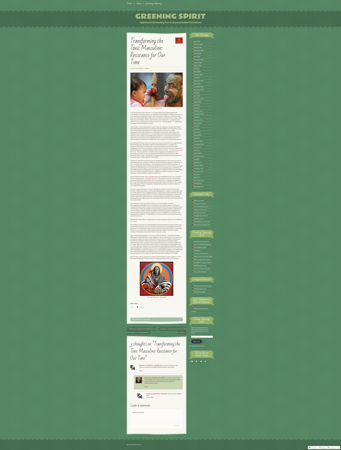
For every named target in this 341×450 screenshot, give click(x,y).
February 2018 (198, 120)
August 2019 (197, 102)
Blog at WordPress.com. (134, 444)
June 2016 (197, 138)
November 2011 (199, 180)
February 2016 (198, 141)
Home (129, 3)
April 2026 (197, 41)
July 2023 (196, 68)
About (138, 3)
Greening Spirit (170, 16)
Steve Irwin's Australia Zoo (202, 269)
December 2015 (198, 144)
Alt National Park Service (201, 241)
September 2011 (199, 186)
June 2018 (197, 117)
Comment (176, 425)
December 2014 (198, 156)
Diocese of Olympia (200, 203)
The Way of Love (199, 219)
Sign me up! (196, 341)
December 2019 (198, 99)
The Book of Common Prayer (203, 286)
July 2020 (196, 93)
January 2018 (198, 123)
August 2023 (197, 65)
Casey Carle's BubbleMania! (202, 244)
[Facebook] (191, 361)
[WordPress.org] (204, 361)
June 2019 (197, 105)
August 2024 (197, 53)
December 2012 (198, 168)
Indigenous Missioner (200, 210)
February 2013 (198, 165)
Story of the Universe (200, 272)
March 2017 (197, 132)
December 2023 (198, 59)
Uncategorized (145, 319)
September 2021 (199, 81)
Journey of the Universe (201, 253)
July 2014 (196, 159)
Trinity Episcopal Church (201, 222)
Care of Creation (199, 200)
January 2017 (198, 135)
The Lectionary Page (200, 289)
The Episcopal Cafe (200, 213)
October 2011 (198, 183)
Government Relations (201, 206)
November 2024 (199, 50)
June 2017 (197, 126)
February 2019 (198, 111)
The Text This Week (199, 292)
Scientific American (152, 178)
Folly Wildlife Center (200, 247)
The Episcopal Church (201, 216)
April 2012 (197, 177)
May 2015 (196, 150)
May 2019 (196, 108)
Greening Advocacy (154, 3)
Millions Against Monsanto (202, 259)
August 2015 (197, 147)
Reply (141, 370)
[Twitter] (195, 361)
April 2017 (197, 129)
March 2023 (197, 71)
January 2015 (198, 153)
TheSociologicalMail (166, 365)
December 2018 (198, 114)
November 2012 (199, 171)
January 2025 (198, 47)
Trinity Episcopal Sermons (202, 225)
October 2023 (198, 62)
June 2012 (197, 174)
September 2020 (199, 90)
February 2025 (198, 44)
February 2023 (198, 75)
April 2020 (197, 96)
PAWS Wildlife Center (200, 266)
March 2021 (197, 84)
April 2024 (197, 56)
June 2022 (197, 78)
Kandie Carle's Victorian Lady (203, 256)
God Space (197, 250)
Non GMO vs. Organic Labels (202, 263)
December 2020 (198, 87)
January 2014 (198, 162)
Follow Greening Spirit (201, 320)
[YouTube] (200, 361)
